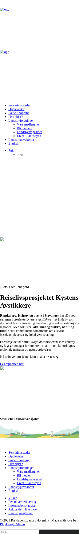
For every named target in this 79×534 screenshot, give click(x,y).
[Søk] (19, 531)
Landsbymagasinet (29, 132)
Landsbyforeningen (21, 120)
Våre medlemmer (28, 124)
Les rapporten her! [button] (12, 364)
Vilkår (12, 498)
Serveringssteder (19, 105)
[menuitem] (43, 105)
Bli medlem (24, 128)
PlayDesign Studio (12, 524)
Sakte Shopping (18, 113)
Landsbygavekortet (21, 139)
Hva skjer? (15, 117)
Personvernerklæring (22, 501)
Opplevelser (16, 109)
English (13, 143)
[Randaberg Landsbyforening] (39, 50)
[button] (11, 150)
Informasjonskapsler (21, 505)
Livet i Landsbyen (29, 136)
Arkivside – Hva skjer (23, 509)
